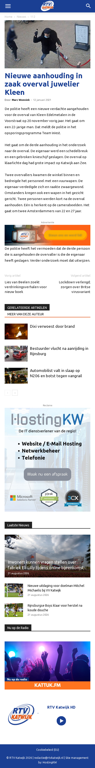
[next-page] (15, 393)
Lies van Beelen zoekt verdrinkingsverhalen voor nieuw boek (26, 287)
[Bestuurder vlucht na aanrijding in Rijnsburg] (16, 354)
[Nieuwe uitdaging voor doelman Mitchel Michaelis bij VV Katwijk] (14, 590)
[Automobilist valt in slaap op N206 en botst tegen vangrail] (16, 376)
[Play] (61, 721)
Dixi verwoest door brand (52, 326)
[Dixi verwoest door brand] (16, 331)
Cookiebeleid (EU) (47, 749)
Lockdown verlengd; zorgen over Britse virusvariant (74, 287)
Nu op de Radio (18, 628)
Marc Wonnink (21, 100)
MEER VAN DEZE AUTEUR (25, 314)
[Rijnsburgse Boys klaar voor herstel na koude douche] (14, 610)
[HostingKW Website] (47, 459)
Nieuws (21, 16)
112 (32, 16)
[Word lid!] (47, 235)
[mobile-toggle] (7, 6)
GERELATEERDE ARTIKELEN (27, 308)
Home (8, 16)
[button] (88, 6)
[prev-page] (7, 393)
